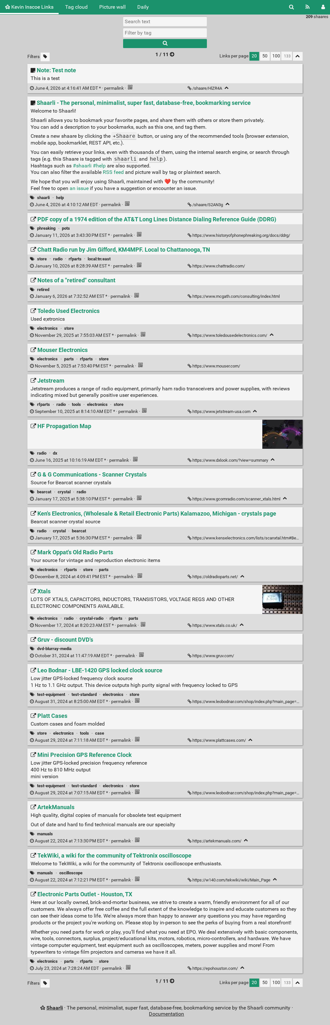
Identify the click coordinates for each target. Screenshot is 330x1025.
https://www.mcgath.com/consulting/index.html (236, 296)
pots (66, 228)
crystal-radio (91, 618)
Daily (143, 7)
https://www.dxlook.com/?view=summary (230, 460)
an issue (79, 188)
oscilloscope (70, 872)
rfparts (75, 258)
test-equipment (51, 694)
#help (99, 166)
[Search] (291, 7)
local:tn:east (99, 258)
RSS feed (113, 172)
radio (58, 258)
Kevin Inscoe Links (31, 7)
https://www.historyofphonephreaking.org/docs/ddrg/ (241, 235)
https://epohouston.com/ (215, 968)
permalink (79, 88)
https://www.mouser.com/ (216, 366)
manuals (45, 833)
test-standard (84, 694)
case (99, 733)
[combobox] (165, 32)
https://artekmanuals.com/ (216, 841)
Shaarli (54, 1008)
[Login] (323, 7)
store (42, 258)
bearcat (44, 491)
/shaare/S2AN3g (207, 204)
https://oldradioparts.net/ (215, 576)
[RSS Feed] (307, 7)
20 (254, 56)
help (60, 197)
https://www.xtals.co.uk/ (214, 625)
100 (276, 56)
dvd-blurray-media (54, 648)
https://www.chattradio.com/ (218, 266)
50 (264, 56)
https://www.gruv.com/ (213, 655)
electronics (47, 328)
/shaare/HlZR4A (207, 88)
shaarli (43, 197)
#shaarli (82, 166)
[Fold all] (298, 56)
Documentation (166, 1014)
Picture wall (112, 7)
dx (55, 453)
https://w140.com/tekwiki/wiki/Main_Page (231, 880)
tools (76, 404)
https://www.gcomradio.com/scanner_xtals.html (236, 499)
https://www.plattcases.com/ (219, 740)
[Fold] (226, 88)
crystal (64, 491)
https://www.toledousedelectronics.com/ (229, 335)
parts (69, 359)
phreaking (46, 228)
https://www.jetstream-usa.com (221, 411)
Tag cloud (76, 7)
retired (43, 289)
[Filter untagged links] (45, 57)
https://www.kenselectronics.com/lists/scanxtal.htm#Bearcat (248, 538)
